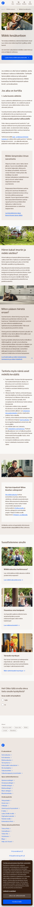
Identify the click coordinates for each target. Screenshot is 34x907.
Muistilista (13, 730)
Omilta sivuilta (19, 508)
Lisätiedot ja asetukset (9, 891)
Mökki (26, 727)
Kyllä (6, 700)
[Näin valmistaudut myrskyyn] (17, 642)
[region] (17, 883)
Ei (5, 705)
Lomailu (5, 730)
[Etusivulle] (3, 2)
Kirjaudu (24, 3)
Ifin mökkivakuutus (11, 494)
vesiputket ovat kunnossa (16, 429)
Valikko (30, 3)
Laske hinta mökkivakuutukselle (16, 57)
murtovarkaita (24, 420)
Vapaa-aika (18, 727)
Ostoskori (18, 4)
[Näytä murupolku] (3, 9)
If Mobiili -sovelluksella (20, 515)
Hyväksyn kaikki (17, 902)
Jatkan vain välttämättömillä (17, 896)
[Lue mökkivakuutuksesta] (17, 556)
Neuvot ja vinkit (7, 727)
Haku (12, 3)
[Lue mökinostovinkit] (17, 597)
